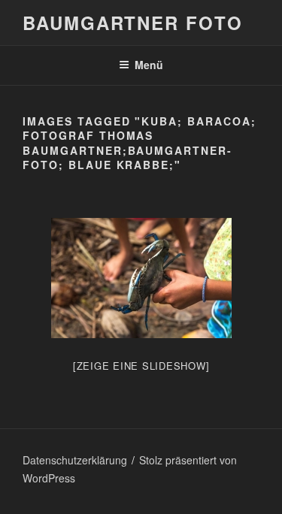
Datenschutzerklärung (75, 459)
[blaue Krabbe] (141, 278)
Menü (149, 64)
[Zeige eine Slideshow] (141, 365)
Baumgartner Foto (133, 22)
